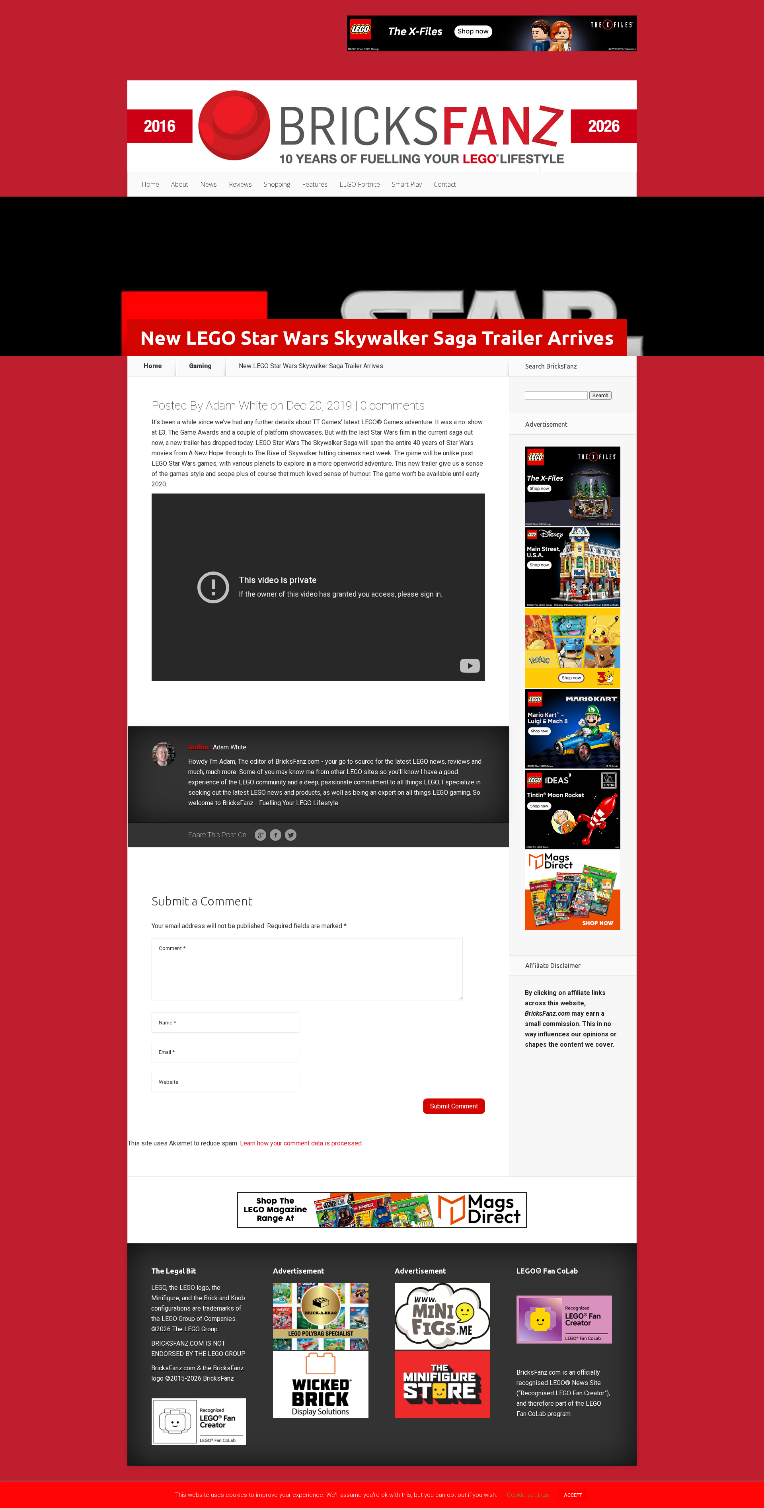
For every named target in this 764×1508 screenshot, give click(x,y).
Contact (445, 184)
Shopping (277, 184)
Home (150, 184)
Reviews (240, 184)
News (208, 184)
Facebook (275, 835)
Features (314, 184)
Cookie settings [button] (528, 1494)
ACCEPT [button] (573, 1495)
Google (260, 835)
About (179, 184)
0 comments (392, 405)
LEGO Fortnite (359, 184)
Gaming (200, 366)
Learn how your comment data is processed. (301, 1143)
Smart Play (407, 184)
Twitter (291, 835)
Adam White (237, 405)
